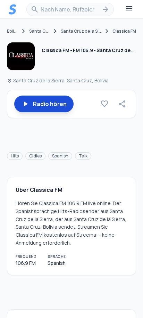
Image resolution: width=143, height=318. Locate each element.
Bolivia (12, 31)
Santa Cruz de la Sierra (81, 31)
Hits (15, 156)
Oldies (35, 156)
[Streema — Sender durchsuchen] (12, 9)
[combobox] (70, 9)
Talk (83, 156)
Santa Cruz (39, 31)
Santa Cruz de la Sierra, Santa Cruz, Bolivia (58, 80)
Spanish (60, 156)
